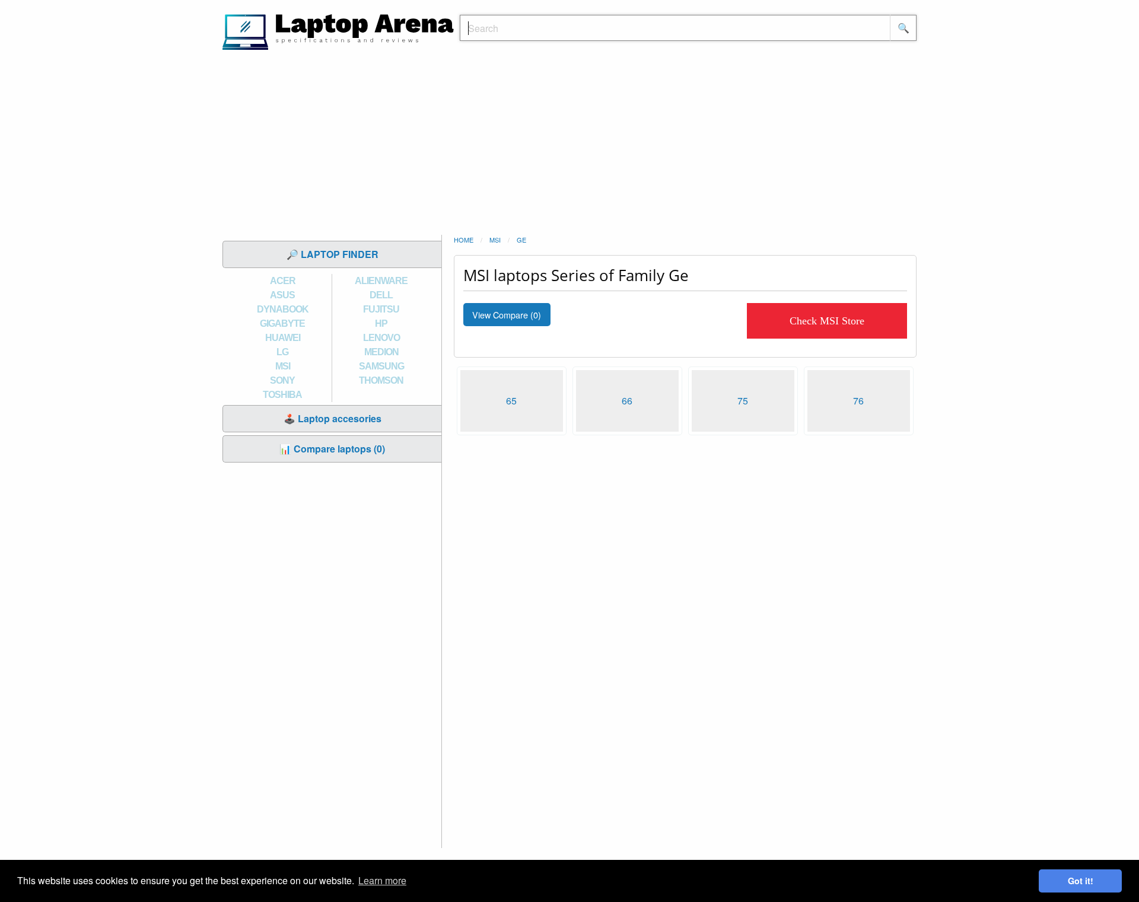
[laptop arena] (338, 30)
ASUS (282, 295)
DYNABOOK (282, 309)
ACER (282, 281)
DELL (381, 295)
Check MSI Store (827, 321)
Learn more (382, 880)
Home (463, 239)
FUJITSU (381, 309)
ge (521, 239)
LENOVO (381, 338)
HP (381, 323)
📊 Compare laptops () (332, 448)
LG (282, 352)
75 (742, 400)
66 (627, 400)
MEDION (381, 352)
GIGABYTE (282, 323)
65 (511, 400)
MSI (282, 366)
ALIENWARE (381, 281)
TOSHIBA (282, 395)
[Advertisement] (569, 145)
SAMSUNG (381, 366)
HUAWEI (282, 338)
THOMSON (381, 380)
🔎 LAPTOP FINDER (332, 254)
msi (495, 239)
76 (858, 400)
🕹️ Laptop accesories (332, 418)
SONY (282, 380)
